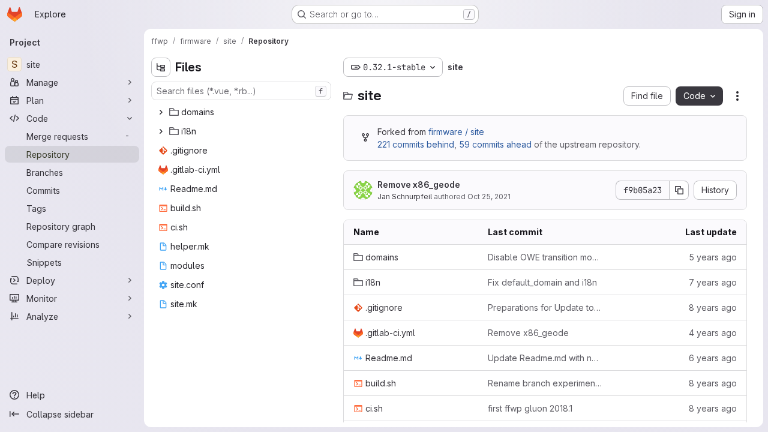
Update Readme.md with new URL (545, 358)
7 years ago (713, 282)
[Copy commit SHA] (679, 190)
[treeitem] (242, 112)
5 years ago (713, 257)
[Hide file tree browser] (160, 67)
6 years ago (713, 358)
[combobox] (241, 91)
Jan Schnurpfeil (404, 196)
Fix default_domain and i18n (542, 282)
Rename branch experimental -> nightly (545, 383)
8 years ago (713, 307)
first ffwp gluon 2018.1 (530, 408)
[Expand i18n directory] (161, 131)
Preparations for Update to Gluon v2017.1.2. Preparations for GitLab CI (545, 307)
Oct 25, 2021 (489, 196)
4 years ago (713, 333)
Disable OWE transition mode (545, 257)
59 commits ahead (495, 144)
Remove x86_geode (418, 184)
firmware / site (456, 132)
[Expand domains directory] (161, 112)
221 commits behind (415, 144)
